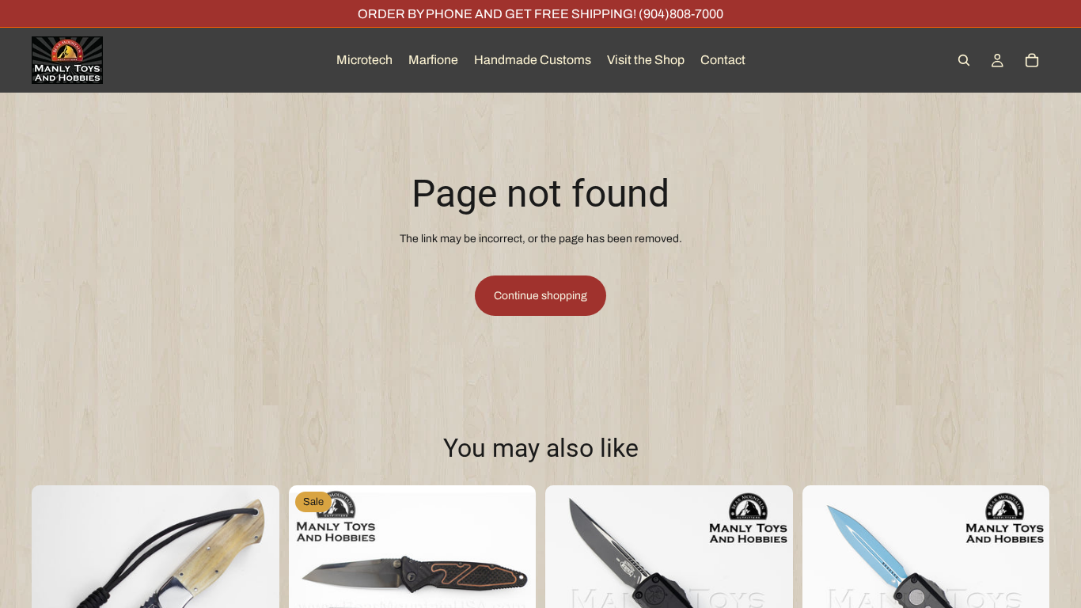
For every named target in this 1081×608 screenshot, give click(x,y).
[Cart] (1032, 60)
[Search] (963, 60)
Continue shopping (540, 296)
